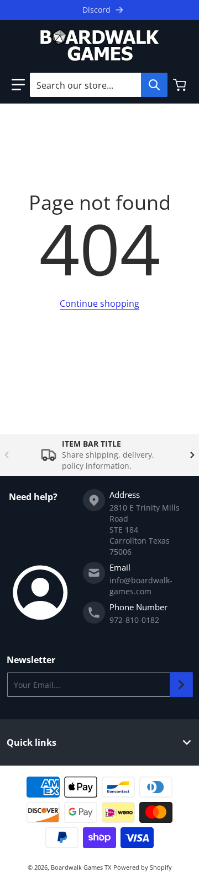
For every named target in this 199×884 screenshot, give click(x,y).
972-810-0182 (134, 620)
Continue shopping (99, 303)
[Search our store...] (154, 85)
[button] (18, 85)
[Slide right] (192, 455)
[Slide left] (6, 455)
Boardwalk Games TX (81, 867)
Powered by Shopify (142, 867)
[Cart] (180, 84)
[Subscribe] (181, 684)
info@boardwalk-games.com (140, 585)
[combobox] (98, 85)
